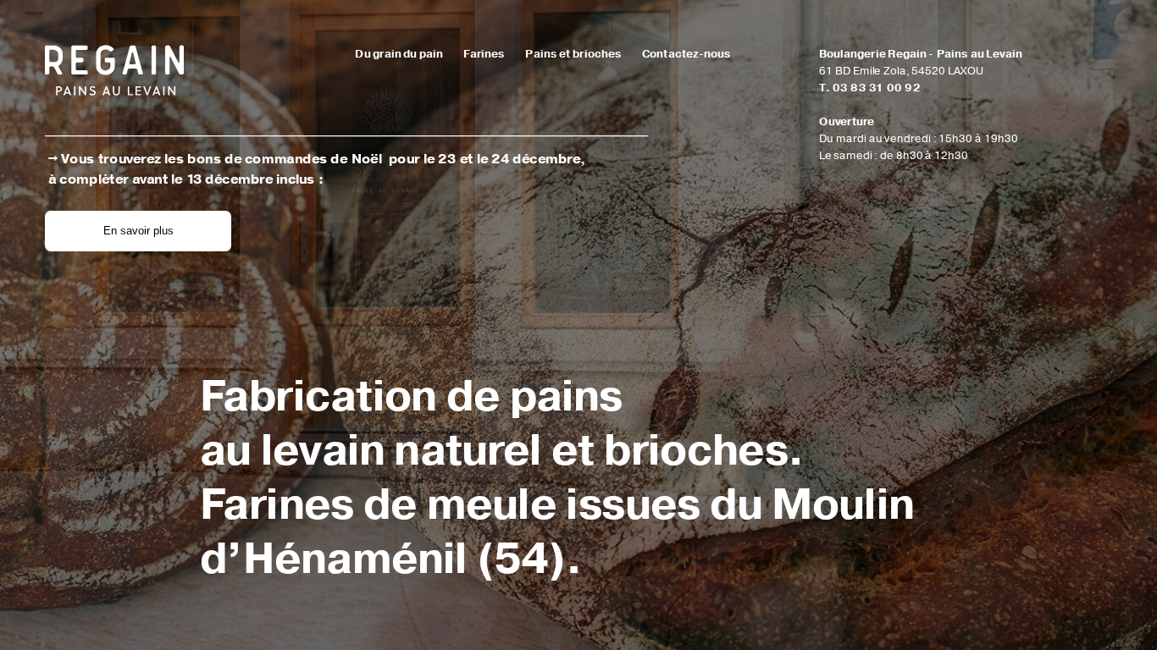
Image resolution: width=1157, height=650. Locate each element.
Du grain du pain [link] (400, 54)
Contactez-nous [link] (686, 54)
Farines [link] (484, 54)
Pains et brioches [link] (573, 54)
